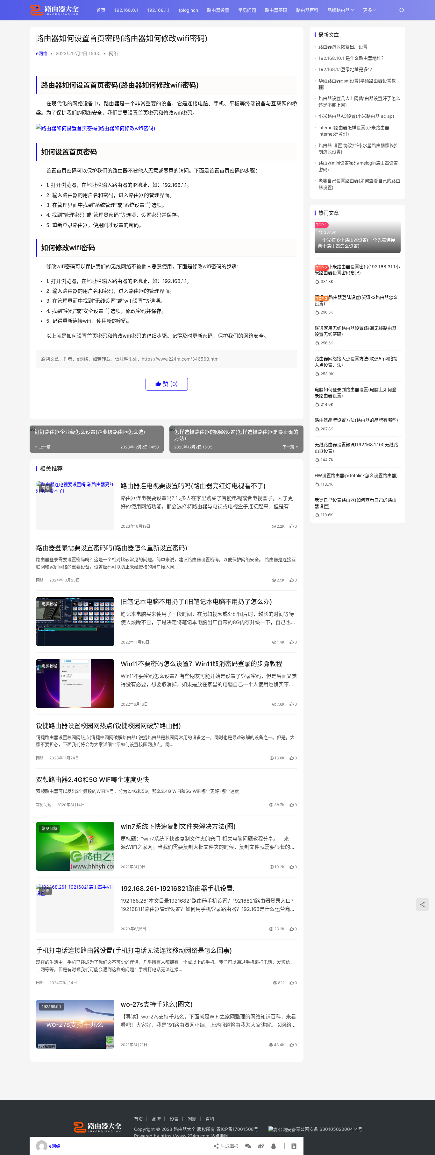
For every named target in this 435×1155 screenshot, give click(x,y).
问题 (192, 1119)
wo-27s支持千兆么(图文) (157, 1004)
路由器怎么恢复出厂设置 (342, 46)
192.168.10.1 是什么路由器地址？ (352, 57)
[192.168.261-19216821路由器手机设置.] (75, 908)
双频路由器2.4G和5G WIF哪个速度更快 (92, 780)
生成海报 (229, 1146)
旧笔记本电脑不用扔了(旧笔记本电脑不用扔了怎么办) (196, 602)
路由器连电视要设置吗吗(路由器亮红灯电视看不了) (193, 486)
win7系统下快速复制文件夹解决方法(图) (178, 826)
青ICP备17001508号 (238, 1129)
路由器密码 (276, 10)
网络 (113, 53)
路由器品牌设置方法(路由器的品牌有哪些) (356, 420)
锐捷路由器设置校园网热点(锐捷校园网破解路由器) (108, 726)
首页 (100, 10)
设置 (174, 1119)
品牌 (156, 1119)
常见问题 (247, 10)
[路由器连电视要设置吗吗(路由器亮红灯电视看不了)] (75, 505)
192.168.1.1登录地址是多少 (345, 69)
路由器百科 (307, 10)
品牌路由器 (338, 10)
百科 (209, 1119)
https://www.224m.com (184, 1135)
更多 (367, 10)
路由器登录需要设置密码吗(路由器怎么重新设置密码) (112, 548)
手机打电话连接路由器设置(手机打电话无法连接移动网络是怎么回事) (134, 950)
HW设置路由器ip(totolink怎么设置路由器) (356, 475)
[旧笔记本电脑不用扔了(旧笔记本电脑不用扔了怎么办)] (75, 621)
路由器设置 (218, 10)
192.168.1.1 (158, 10)
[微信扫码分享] (248, 1146)
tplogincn (188, 10)
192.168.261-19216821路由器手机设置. (178, 888)
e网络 (41, 53)
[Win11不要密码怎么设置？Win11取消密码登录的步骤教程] (75, 683)
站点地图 (219, 1135)
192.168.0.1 (126, 10)
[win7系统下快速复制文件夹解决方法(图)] (75, 846)
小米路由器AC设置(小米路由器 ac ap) (356, 116)
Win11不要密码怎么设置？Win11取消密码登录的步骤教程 (201, 664)
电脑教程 (49, 604)
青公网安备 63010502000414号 (329, 1129)
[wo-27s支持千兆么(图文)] (75, 1024)
